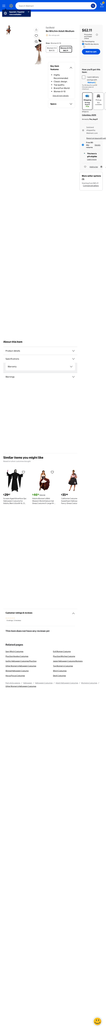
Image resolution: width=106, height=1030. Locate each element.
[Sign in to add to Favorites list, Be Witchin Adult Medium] (36, 35)
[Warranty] (71, 366)
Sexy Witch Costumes (14, 651)
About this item (12, 341)
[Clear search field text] (89, 5)
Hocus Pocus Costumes (15, 675)
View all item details (61, 96)
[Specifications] (73, 359)
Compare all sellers (91, 185)
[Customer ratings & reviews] (73, 612)
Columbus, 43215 (89, 115)
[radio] (52, 49)
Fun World (50, 27)
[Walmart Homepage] (11, 6)
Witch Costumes (60, 671)
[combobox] (56, 5)
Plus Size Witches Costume (64, 656)
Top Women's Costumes (63, 666)
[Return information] (83, 47)
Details (97, 145)
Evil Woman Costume (62, 651)
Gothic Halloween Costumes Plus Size (21, 661)
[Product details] (73, 351)
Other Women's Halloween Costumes (21, 666)
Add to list (94, 167)
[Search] (93, 6)
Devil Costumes (59, 675)
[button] (32, 45)
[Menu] (4, 6)
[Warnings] (73, 377)
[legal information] (97, 35)
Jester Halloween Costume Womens (68, 661)
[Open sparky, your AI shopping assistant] (97, 1021)
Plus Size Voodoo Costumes (17, 656)
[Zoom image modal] (36, 41)
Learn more (91, 159)
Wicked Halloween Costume (17, 671)
